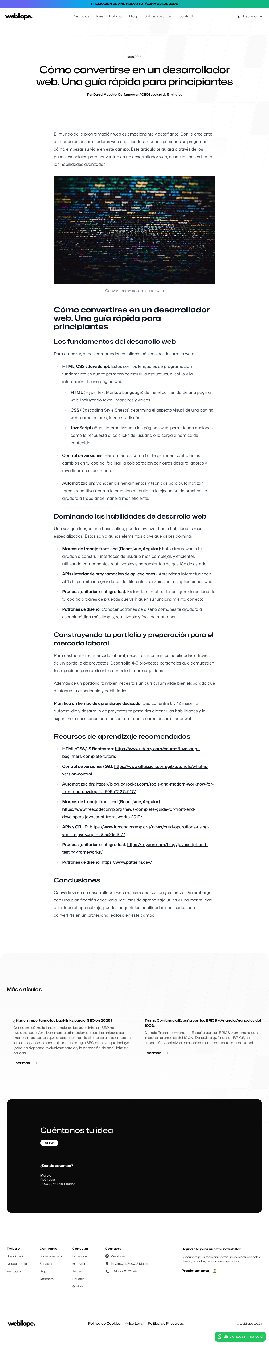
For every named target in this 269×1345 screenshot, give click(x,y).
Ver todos (15, 1271)
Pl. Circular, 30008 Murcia (130, 1263)
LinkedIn (78, 1279)
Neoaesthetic (17, 1263)
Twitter (77, 1271)
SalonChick (15, 1256)
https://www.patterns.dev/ (127, 862)
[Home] (19, 16)
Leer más (21, 1063)
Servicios (46, 1263)
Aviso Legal (134, 1323)
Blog (43, 1271)
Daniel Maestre (105, 94)
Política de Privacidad (166, 1323)
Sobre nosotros (51, 1256)
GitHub (77, 1286)
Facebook (79, 1256)
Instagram (79, 1263)
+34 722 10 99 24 (124, 1271)
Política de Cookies (104, 1323)
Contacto (47, 1279)
